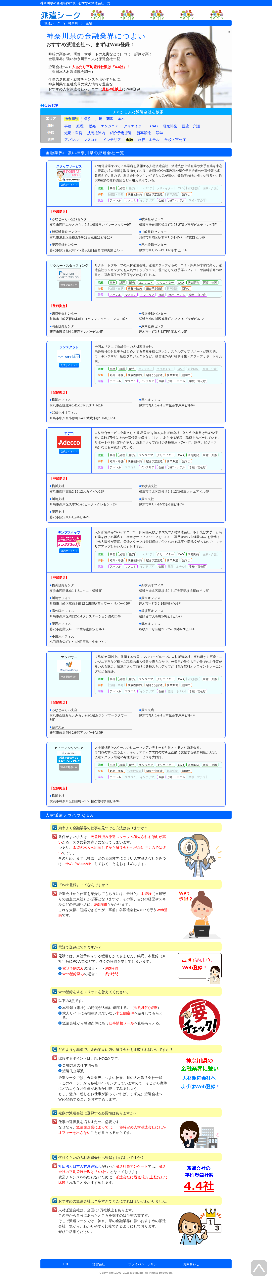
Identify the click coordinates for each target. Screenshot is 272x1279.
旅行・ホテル (148, 140)
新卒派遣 (144, 133)
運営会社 (98, 1264)
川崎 (98, 119)
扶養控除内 (96, 133)
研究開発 (170, 126)
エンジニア (110, 126)
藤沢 (109, 119)
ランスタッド (69, 347)
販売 (92, 126)
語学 (159, 133)
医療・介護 (191, 126)
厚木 (121, 119)
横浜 (87, 119)
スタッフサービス (69, 166)
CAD (154, 126)
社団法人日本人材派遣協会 (79, 1166)
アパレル (71, 140)
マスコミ (91, 140)
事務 (67, 126)
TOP (66, 1264)
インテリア (112, 140)
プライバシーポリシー (144, 1264)
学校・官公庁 (175, 140)
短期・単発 (73, 133)
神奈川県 (71, 119)
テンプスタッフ (69, 532)
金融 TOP (51, 105)
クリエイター (134, 126)
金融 (129, 140)
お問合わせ (191, 1264)
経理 (80, 126)
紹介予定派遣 (121, 133)
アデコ (69, 433)
